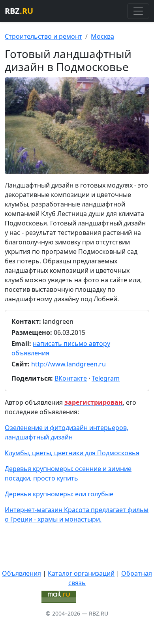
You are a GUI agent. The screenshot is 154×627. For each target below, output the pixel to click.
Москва (102, 36)
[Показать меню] (138, 11)
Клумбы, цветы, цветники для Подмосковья (72, 453)
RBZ (19, 11)
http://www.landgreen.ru (68, 364)
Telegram (106, 378)
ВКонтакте (70, 378)
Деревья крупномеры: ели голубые (59, 494)
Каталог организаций (81, 573)
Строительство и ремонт (43, 36)
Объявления (21, 573)
